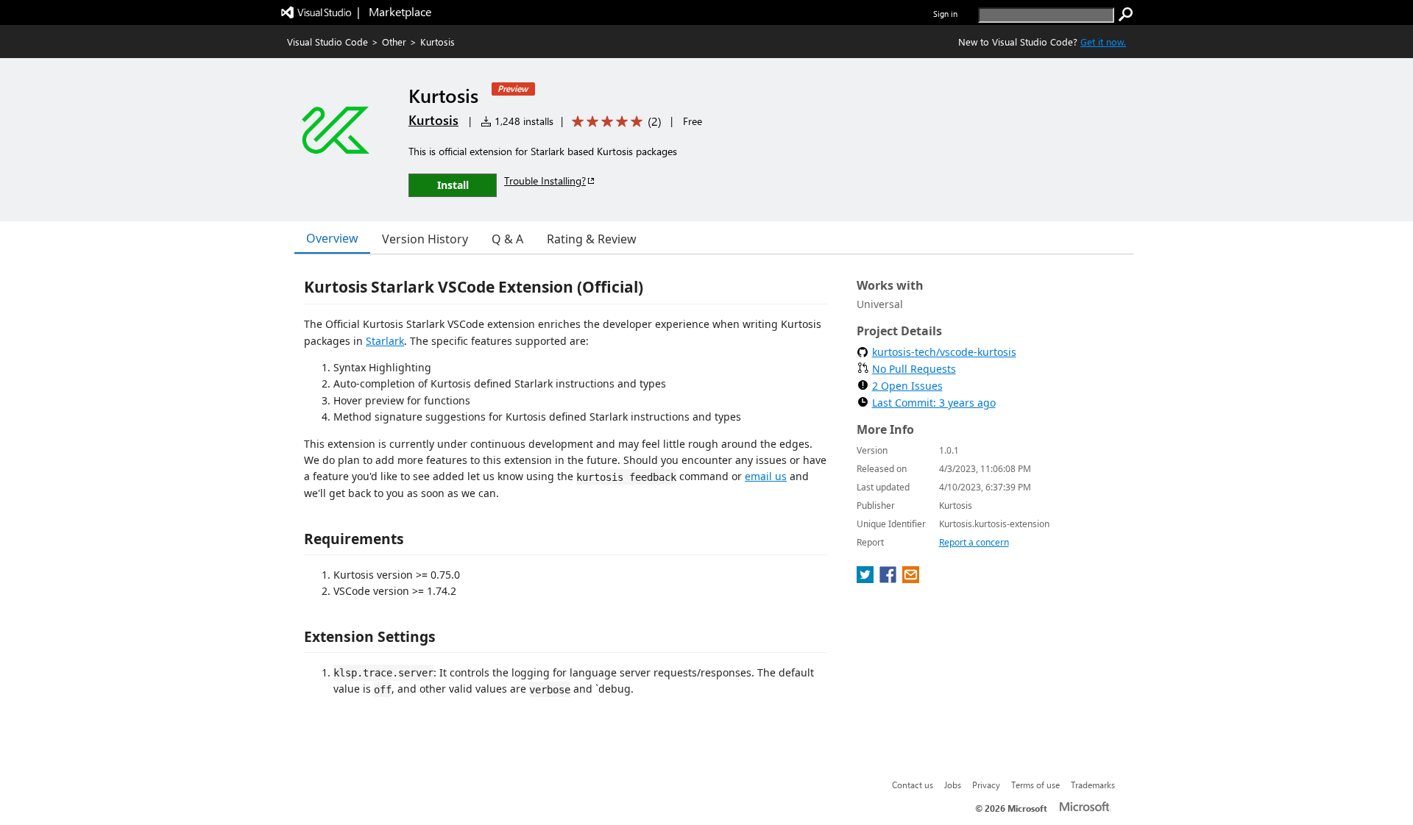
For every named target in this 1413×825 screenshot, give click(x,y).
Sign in (945, 13)
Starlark (385, 341)
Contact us (912, 784)
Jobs (952, 784)
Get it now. (1103, 41)
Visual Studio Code (327, 41)
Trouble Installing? (545, 181)
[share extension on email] (911, 579)
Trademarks (1093, 784)
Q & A (507, 239)
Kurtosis (433, 120)
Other (394, 41)
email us (766, 476)
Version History (425, 239)
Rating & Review (592, 239)
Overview (332, 238)
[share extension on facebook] (889, 579)
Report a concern (974, 542)
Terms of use (1035, 784)
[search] (1126, 14)
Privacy (986, 784)
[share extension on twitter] (866, 579)
